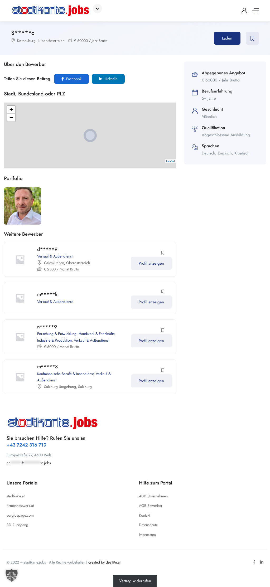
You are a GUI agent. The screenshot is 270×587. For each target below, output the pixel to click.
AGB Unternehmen (153, 496)
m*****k (47, 294)
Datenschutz (148, 524)
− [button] (11, 117)
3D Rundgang (17, 524)
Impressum (147, 534)
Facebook (73, 78)
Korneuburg (26, 40)
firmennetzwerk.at (20, 505)
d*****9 (47, 249)
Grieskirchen (54, 262)
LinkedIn (110, 78)
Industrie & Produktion (54, 340)
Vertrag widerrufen (135, 581)
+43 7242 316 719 (26, 445)
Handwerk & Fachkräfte (96, 333)
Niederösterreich (51, 40)
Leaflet (170, 161)
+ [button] (11, 109)
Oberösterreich (78, 262)
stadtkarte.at (16, 496)
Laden (227, 38)
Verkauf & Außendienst (55, 256)
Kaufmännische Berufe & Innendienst (65, 373)
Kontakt (144, 515)
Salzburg (85, 386)
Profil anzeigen (151, 263)
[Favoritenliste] (252, 38)
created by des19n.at (104, 562)
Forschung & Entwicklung (56, 333)
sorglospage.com (20, 515)
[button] (11, 575)
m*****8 (47, 366)
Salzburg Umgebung (60, 386)
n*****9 (47, 326)
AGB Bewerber (150, 505)
